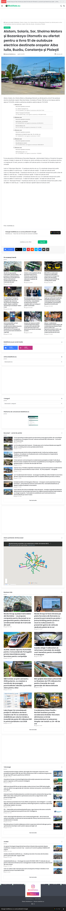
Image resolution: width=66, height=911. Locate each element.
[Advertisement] (33, 13)
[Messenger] (40, 249)
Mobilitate (16, 22)
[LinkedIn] (24, 249)
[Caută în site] (64, 6)
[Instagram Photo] (6, 890)
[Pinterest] (28, 249)
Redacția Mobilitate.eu (10, 54)
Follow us (33, 894)
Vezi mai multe (33, 500)
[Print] (47, 249)
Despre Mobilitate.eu (27, 901)
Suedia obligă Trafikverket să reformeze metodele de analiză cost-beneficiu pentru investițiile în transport (47, 651)
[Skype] (36, 249)
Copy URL (42, 242)
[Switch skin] (61, 6)
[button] (33, 909)
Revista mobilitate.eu (39, 901)
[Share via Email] (43, 249)
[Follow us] (33, 887)
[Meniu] (2, 6)
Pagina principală (9, 22)
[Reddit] (32, 249)
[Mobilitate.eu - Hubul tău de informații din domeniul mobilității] (12, 5)
